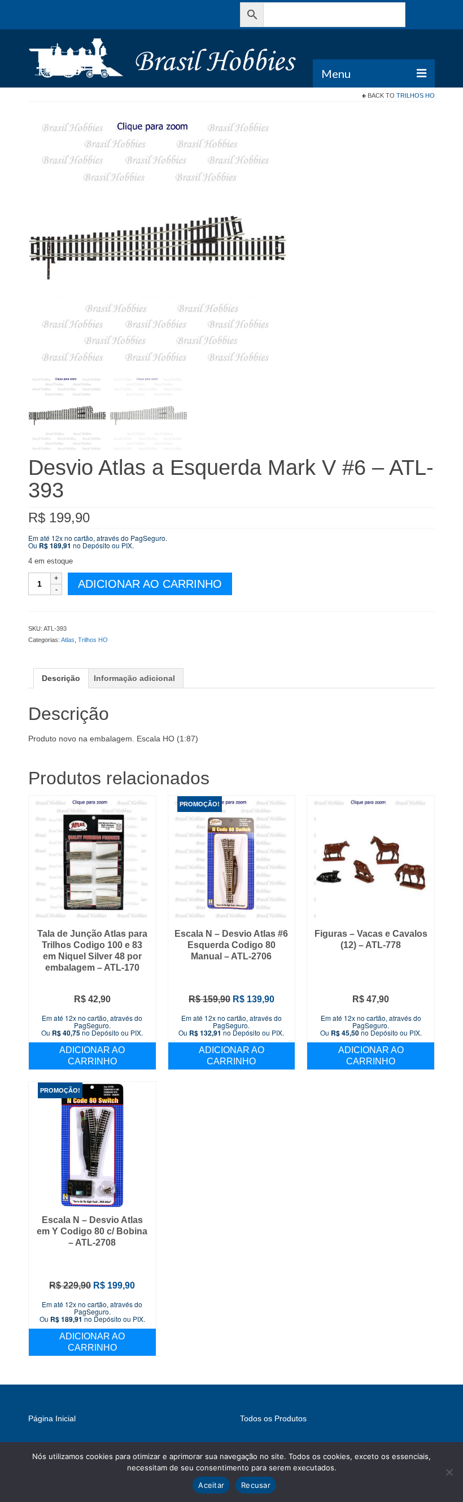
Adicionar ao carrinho (150, 584)
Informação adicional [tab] (134, 678)
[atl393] (157, 241)
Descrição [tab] (61, 678)
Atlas (68, 639)
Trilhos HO (415, 95)
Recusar (255, 1485)
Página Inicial (52, 1418)
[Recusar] (449, 1472)
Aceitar (211, 1485)
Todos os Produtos (273, 1418)
